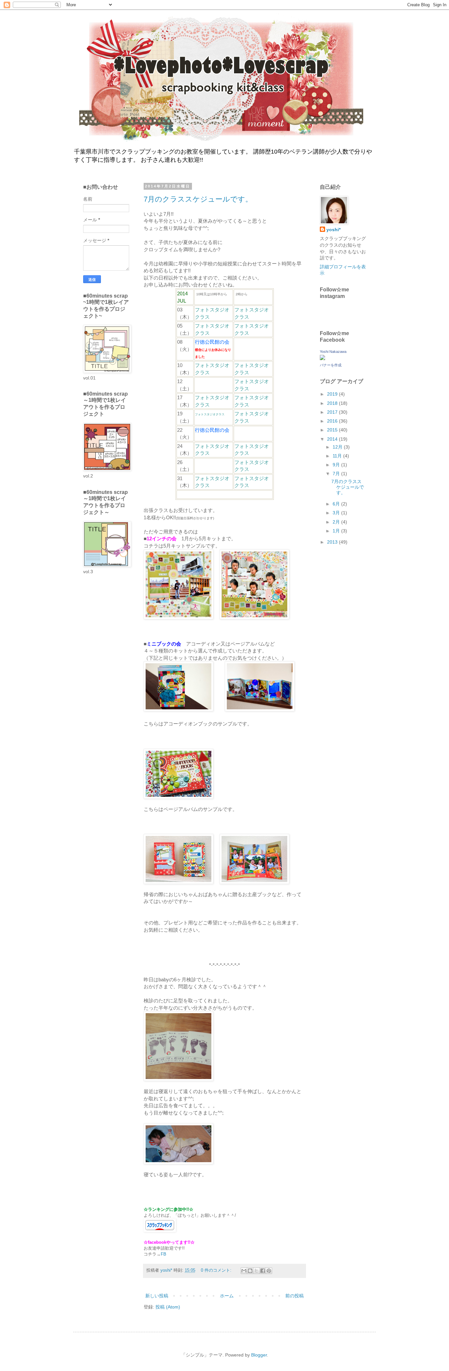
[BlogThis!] (250, 1270)
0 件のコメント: (217, 1270)
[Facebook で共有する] (262, 1270)
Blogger (259, 1355)
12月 (338, 447)
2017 (333, 412)
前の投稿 (294, 1295)
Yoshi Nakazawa (333, 352)
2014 (333, 439)
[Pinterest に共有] (269, 1270)
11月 (338, 455)
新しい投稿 (156, 1295)
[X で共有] (256, 1270)
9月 (337, 464)
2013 (333, 542)
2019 (333, 394)
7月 (337, 473)
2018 (333, 403)
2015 (333, 429)
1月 (337, 530)
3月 (337, 512)
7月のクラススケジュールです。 (198, 199)
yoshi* (333, 229)
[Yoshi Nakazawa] (322, 358)
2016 (333, 421)
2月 (337, 522)
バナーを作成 (331, 365)
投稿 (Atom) (167, 1307)
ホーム (227, 1295)
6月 (337, 503)
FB (163, 1254)
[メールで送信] (244, 1270)
